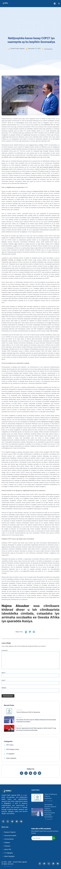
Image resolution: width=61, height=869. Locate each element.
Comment (5, 650)
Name (4, 672)
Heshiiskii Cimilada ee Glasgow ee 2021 (14, 260)
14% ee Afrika (54, 331)
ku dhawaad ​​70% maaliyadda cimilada (32, 397)
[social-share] (26, 631)
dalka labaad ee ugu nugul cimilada (25, 157)
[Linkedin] (35, 773)
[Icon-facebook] (21, 773)
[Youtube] (39, 773)
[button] (54, 3)
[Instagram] (26, 773)
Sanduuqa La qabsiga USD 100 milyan (23, 476)
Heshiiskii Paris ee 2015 (51, 124)
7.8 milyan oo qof (43, 171)
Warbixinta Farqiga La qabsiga (50, 421)
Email (4, 680)
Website (4, 687)
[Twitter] (30, 773)
